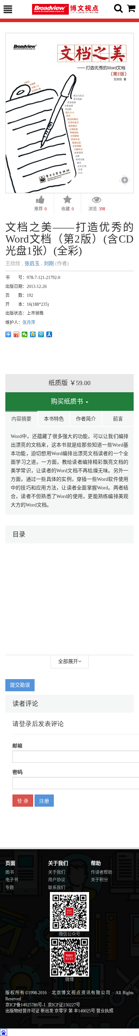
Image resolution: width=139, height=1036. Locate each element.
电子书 (11, 879)
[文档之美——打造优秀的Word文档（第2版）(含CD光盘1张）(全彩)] (69, 112)
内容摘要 (21, 419)
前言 (118, 419)
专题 (9, 887)
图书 (9, 872)
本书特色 (54, 419)
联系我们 (56, 887)
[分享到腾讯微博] (41, 334)
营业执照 (104, 1010)
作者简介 (86, 419)
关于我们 (56, 872)
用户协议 (56, 879)
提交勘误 (20, 685)
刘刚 (49, 263)
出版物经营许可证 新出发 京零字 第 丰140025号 (50, 1010)
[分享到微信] (25, 334)
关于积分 (99, 879)
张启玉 (32, 263)
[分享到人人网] (49, 334)
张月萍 (28, 322)
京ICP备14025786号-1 (25, 1004)
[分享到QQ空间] (33, 334)
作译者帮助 (101, 872)
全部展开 (68, 661)
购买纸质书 (68, 401)
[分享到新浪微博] (17, 334)
